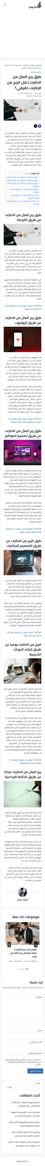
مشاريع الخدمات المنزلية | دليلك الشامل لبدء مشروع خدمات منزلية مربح (24, 1143)
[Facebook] (39, 126)
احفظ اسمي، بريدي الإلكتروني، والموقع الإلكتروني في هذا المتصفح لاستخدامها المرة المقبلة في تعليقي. (23, 1062)
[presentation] (22, 933)
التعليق (38, 997)
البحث (37, 1083)
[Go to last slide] (36, 944)
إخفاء (26, 173)
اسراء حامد (22, 899)
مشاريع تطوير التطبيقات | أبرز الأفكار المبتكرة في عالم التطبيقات (26, 1104)
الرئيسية (38, 65)
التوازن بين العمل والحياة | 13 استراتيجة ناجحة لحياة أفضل (25, 761)
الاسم (39, 1030)
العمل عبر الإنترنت (29, 65)
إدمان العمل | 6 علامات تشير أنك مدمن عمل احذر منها (24, 633)
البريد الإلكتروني (35, 1042)
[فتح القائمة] (5, 4)
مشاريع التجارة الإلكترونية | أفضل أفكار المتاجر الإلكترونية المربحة (24, 1124)
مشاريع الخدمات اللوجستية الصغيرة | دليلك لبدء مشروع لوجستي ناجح (25, 1114)
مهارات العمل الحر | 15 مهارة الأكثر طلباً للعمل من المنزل (23, 307)
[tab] (27, 969)
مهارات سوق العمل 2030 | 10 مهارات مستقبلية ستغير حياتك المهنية (24, 420)
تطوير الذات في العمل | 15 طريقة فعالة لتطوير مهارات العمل (23, 530)
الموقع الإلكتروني (35, 1053)
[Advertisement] (22, 33)
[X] (35, 126)
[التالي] (9, 944)
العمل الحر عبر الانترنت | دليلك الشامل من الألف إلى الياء (23, 953)
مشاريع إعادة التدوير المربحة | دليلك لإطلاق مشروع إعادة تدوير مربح (26, 1134)
